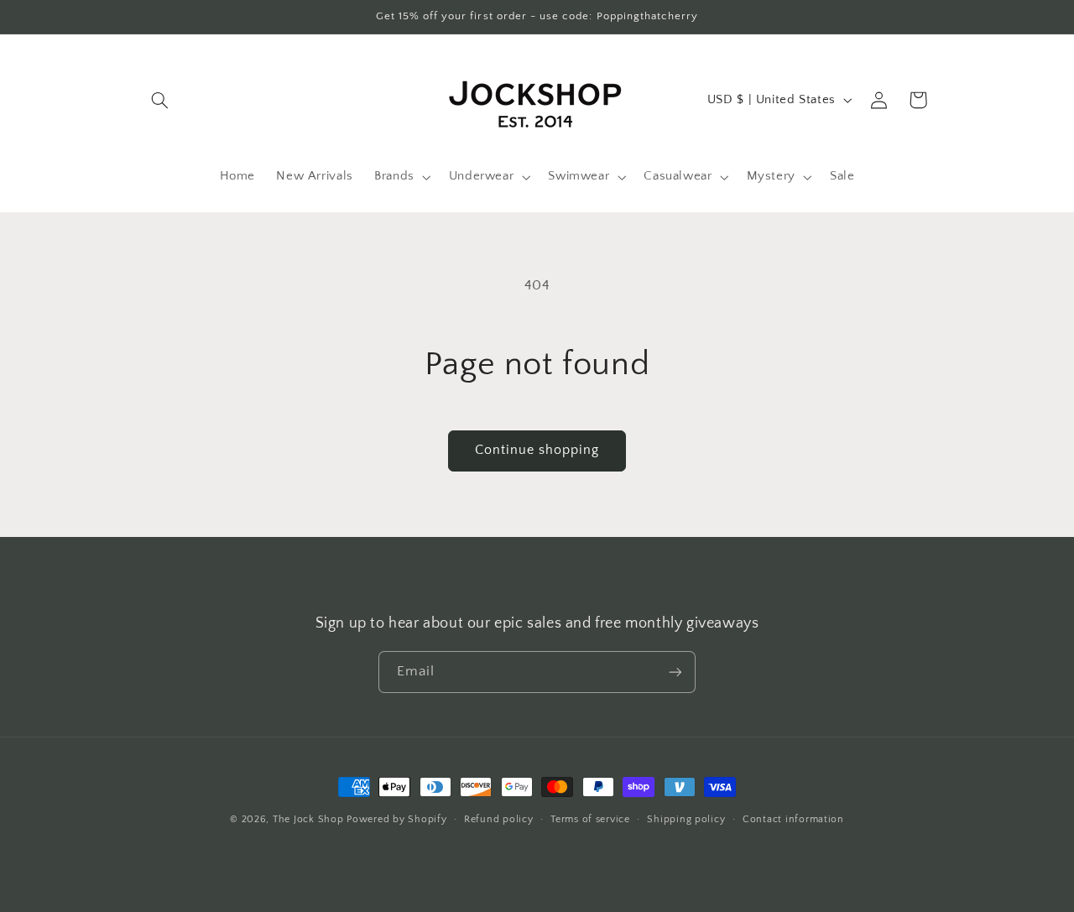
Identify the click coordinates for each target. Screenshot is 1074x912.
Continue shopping (537, 450)
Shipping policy (686, 819)
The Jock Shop (308, 819)
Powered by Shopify (396, 819)
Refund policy (499, 819)
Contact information (793, 819)
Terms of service (590, 819)
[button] (160, 100)
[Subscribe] (675, 671)
